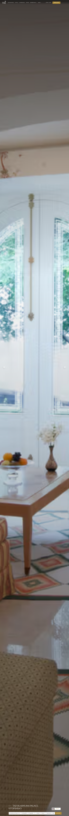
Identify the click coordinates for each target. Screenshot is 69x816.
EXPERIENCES (22, 2)
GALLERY (57, 808)
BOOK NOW (58, 813)
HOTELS (16, 2)
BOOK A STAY (56, 2)
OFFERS (27, 2)
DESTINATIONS (11, 2)
